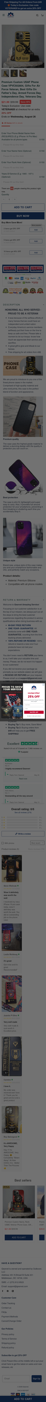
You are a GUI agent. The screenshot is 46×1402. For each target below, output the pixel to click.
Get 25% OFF (34, 712)
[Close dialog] (43, 685)
